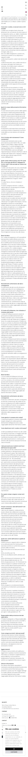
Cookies (10, 705)
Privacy (6, 705)
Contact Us (4, 723)
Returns (14, 705)
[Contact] (26, 2)
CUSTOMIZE (14, 752)
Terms (3, 705)
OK (14, 749)
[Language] (26, 11)
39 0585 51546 (13, 717)
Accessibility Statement (7, 707)
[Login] (26, 5)
